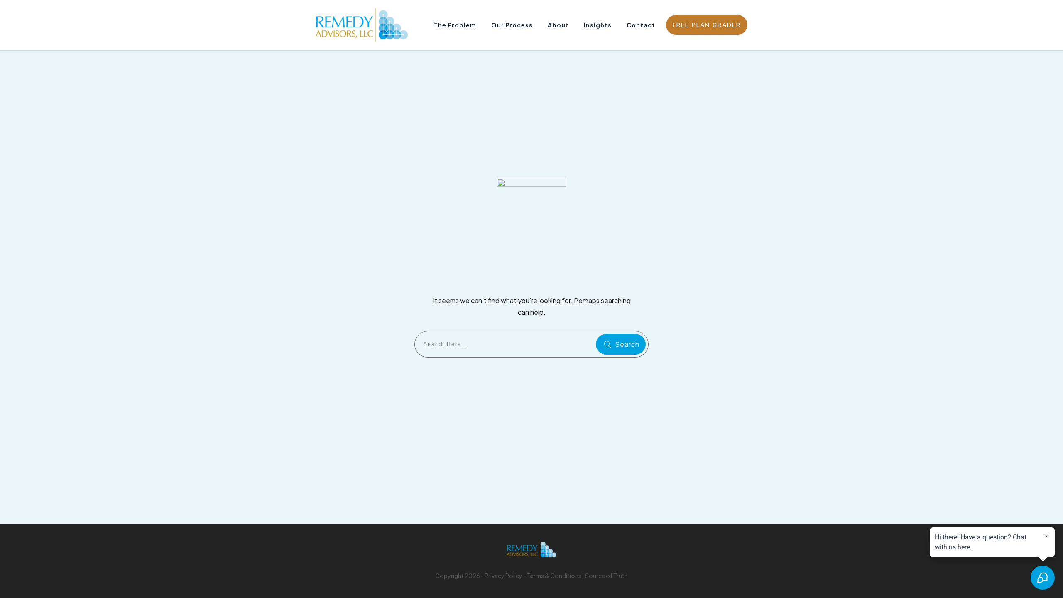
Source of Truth (606, 575)
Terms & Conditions (554, 575)
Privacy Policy (503, 575)
